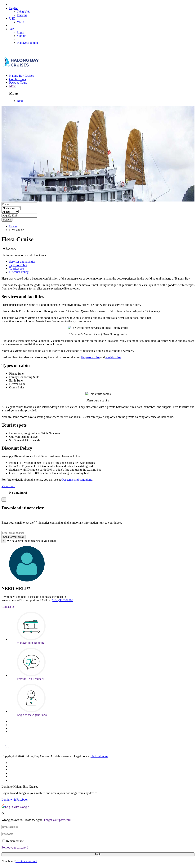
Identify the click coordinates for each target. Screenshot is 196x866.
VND (20, 22)
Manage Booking (27, 42)
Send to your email (13, 536)
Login (20, 32)
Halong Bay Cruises (21, 75)
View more (8, 486)
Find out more (99, 756)
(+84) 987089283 (62, 600)
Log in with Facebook (15, 799)
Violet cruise (113, 357)
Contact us (8, 606)
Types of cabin (18, 265)
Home (13, 226)
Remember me (15, 841)
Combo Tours (17, 79)
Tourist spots (16, 268)
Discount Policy (19, 272)
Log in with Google (17, 806)
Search (7, 219)
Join (11, 28)
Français (22, 15)
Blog (20, 100)
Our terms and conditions (76, 479)
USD (12, 18)
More (12, 86)
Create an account (26, 861)
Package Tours (18, 82)
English (13, 8)
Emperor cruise (90, 357)
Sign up (21, 35)
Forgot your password (57, 820)
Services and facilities (22, 261)
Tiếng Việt (23, 11)
